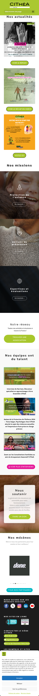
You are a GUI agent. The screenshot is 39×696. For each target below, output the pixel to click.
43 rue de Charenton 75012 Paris (17, 644)
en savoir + (19, 204)
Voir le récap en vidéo (19, 109)
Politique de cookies (14, 693)
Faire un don (19, 516)
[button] (15, 583)
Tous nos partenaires (19, 590)
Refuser (19, 684)
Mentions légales (26, 693)
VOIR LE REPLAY (19, 63)
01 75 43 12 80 (11, 636)
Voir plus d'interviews (22, 466)
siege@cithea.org (12, 640)
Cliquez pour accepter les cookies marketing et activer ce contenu (19, 376)
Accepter (19, 678)
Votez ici (19, 155)
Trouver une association (19, 339)
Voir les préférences (19, 689)
